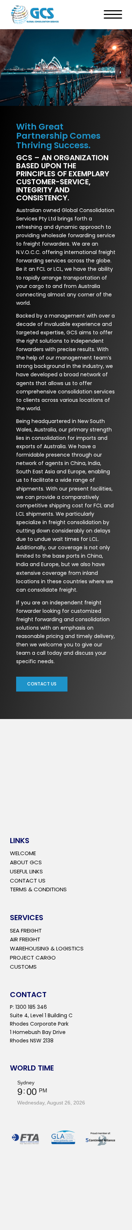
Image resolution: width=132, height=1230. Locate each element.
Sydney (25, 1082)
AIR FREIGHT (25, 939)
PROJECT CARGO (33, 957)
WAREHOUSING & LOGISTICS (47, 948)
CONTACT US (27, 880)
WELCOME (23, 853)
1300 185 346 (31, 1007)
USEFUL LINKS (26, 871)
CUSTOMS (23, 966)
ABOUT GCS (26, 862)
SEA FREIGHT (26, 930)
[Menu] (109, 14)
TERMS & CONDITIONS (38, 889)
